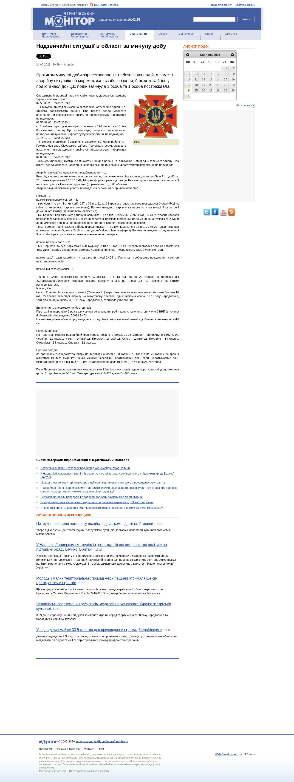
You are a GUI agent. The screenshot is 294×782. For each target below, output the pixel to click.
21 (218, 85)
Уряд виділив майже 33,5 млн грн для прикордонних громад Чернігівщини (99, 630)
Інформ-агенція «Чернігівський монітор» (67, 14)
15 (225, 79)
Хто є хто (231, 33)
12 (203, 79)
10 (189, 79)
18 (196, 85)
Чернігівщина (50, 35)
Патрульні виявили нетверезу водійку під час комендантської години (85, 468)
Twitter (103, 4)
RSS (96, 4)
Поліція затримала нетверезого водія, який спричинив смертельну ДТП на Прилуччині (96, 502)
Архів (101, 748)
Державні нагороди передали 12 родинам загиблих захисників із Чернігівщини (91, 497)
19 (203, 85)
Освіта (162, 33)
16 (233, 79)
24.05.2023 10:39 (48, 64)
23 (233, 85)
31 (189, 96)
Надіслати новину (221, 4)
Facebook (113, 4)
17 (189, 85)
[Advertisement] (107, 422)
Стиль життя (138, 33)
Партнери (74, 748)
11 (196, 79)
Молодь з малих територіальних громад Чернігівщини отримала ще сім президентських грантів (102, 482)
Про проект (45, 748)
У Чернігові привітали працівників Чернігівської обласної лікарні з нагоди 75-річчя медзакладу (101, 507)
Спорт (209, 33)
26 (203, 90)
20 (210, 85)
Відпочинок (186, 33)
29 (225, 90)
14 (218, 79)
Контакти (89, 748)
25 (196, 90)
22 (225, 85)
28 (218, 90)
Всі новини (243, 105)
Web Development (226, 754)
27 (210, 90)
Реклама (61, 748)
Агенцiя (69, 64)
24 (189, 90)
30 (233, 90)
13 (210, 79)
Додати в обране (245, 4)
